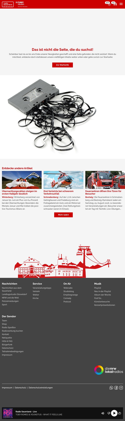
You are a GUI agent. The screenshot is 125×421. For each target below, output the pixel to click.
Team (4, 320)
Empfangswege (70, 295)
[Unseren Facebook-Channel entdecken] (116, 388)
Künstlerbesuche (102, 301)
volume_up (102, 413)
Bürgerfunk (7, 344)
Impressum (7, 355)
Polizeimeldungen (10, 301)
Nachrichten (9, 283)
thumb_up (119, 413)
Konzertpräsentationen (104, 305)
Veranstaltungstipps (42, 288)
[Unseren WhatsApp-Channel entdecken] (111, 388)
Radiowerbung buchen (12, 331)
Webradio (68, 288)
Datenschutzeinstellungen (41, 387)
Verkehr (36, 291)
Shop (4, 324)
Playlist (97, 288)
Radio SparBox (9, 327)
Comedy (67, 298)
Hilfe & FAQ (7, 341)
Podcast (67, 301)
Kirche (35, 298)
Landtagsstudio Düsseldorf (14, 294)
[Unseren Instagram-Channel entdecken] (121, 388)
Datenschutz (7, 348)
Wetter (36, 295)
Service (37, 283)
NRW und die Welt (10, 298)
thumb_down (108, 413)
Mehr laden (63, 215)
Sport (4, 304)
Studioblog (68, 291)
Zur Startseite (62, 65)
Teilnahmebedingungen (12, 351)
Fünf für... (98, 298)
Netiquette (7, 338)
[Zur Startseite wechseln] (8, 4)
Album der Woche (102, 295)
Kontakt (5, 334)
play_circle (114, 413)
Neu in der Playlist (102, 291)
